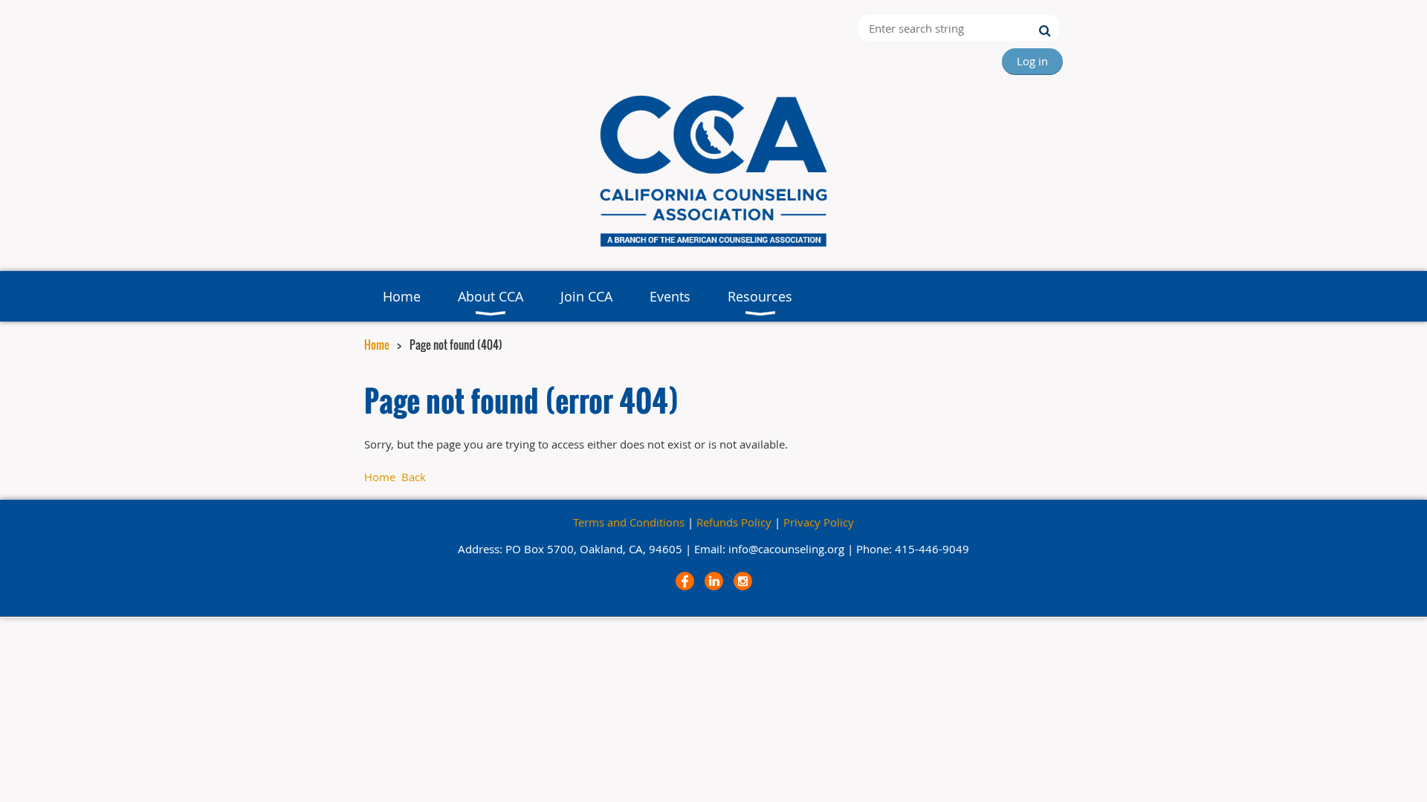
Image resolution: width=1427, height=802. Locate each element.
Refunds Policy (733, 522)
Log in (1032, 60)
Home (376, 344)
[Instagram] (743, 581)
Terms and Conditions (629, 522)
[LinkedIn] (714, 581)
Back (413, 476)
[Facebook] (685, 581)
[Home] (713, 248)
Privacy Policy (818, 522)
